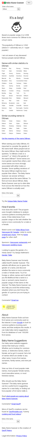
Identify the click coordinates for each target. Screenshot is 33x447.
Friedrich (4, 68)
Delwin (4, 133)
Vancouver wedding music (12, 245)
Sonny (11, 73)
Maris (25, 71)
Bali (25, 103)
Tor (25, 93)
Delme (11, 131)
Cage (3, 73)
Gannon (26, 105)
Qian (10, 71)
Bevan (11, 95)
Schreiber (19, 71)
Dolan (10, 121)
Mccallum (4, 81)
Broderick (12, 103)
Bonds (18, 86)
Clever (25, 100)
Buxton (18, 73)
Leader (11, 110)
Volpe (3, 105)
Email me (14, 300)
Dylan (18, 123)
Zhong (18, 91)
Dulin (10, 123)
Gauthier (11, 76)
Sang (10, 88)
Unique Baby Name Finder (17, 201)
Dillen (10, 128)
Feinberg (26, 68)
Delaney (18, 126)
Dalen (25, 128)
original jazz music (9, 235)
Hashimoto (19, 110)
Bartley (4, 93)
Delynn (11, 133)
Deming (26, 73)
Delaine (18, 133)
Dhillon (4, 121)
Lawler (25, 86)
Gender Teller (7, 255)
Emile (10, 83)
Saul (10, 108)
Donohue (19, 76)
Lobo (17, 103)
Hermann (19, 95)
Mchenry (4, 103)
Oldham (26, 95)
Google (19, 322)
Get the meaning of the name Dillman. (16, 138)
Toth (17, 93)
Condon (11, 91)
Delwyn (18, 131)
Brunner (26, 76)
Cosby (25, 110)
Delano (18, 121)
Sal (3, 100)
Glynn (3, 88)
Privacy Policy (21, 436)
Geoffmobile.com (15, 412)
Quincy (11, 86)
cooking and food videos (11, 414)
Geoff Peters (7, 430)
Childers (4, 83)
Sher (10, 98)
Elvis (10, 81)
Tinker (25, 81)
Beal (25, 88)
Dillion (3, 126)
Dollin (3, 131)
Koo (3, 110)
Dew (3, 86)
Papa (3, 95)
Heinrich (4, 76)
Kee (10, 100)
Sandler (11, 105)
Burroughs (19, 108)
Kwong (18, 68)
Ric (10, 78)
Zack (17, 100)
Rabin (25, 83)
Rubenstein (5, 98)
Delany (26, 131)
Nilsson (4, 91)
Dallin (18, 128)
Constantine (19, 81)
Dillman (26, 123)
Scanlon (26, 108)
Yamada (26, 78)
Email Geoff (15, 404)
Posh (3, 71)
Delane (4, 128)
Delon (25, 126)
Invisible (18, 88)
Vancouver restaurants (18, 242)
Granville (18, 105)
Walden (18, 98)
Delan (25, 133)
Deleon (4, 123)
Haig (10, 93)
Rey (10, 68)
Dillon (25, 121)
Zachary (18, 83)
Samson (4, 108)
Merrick (4, 78)
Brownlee (26, 91)
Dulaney (11, 126)
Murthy (18, 78)
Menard (26, 98)
